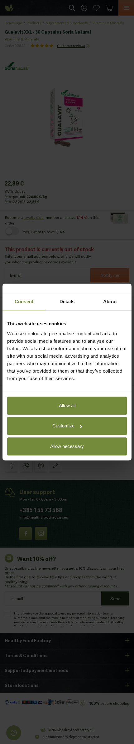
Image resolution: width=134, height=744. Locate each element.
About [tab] (110, 301)
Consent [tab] (24, 301)
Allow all (67, 405)
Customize (63, 425)
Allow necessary (67, 446)
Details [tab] (67, 301)
